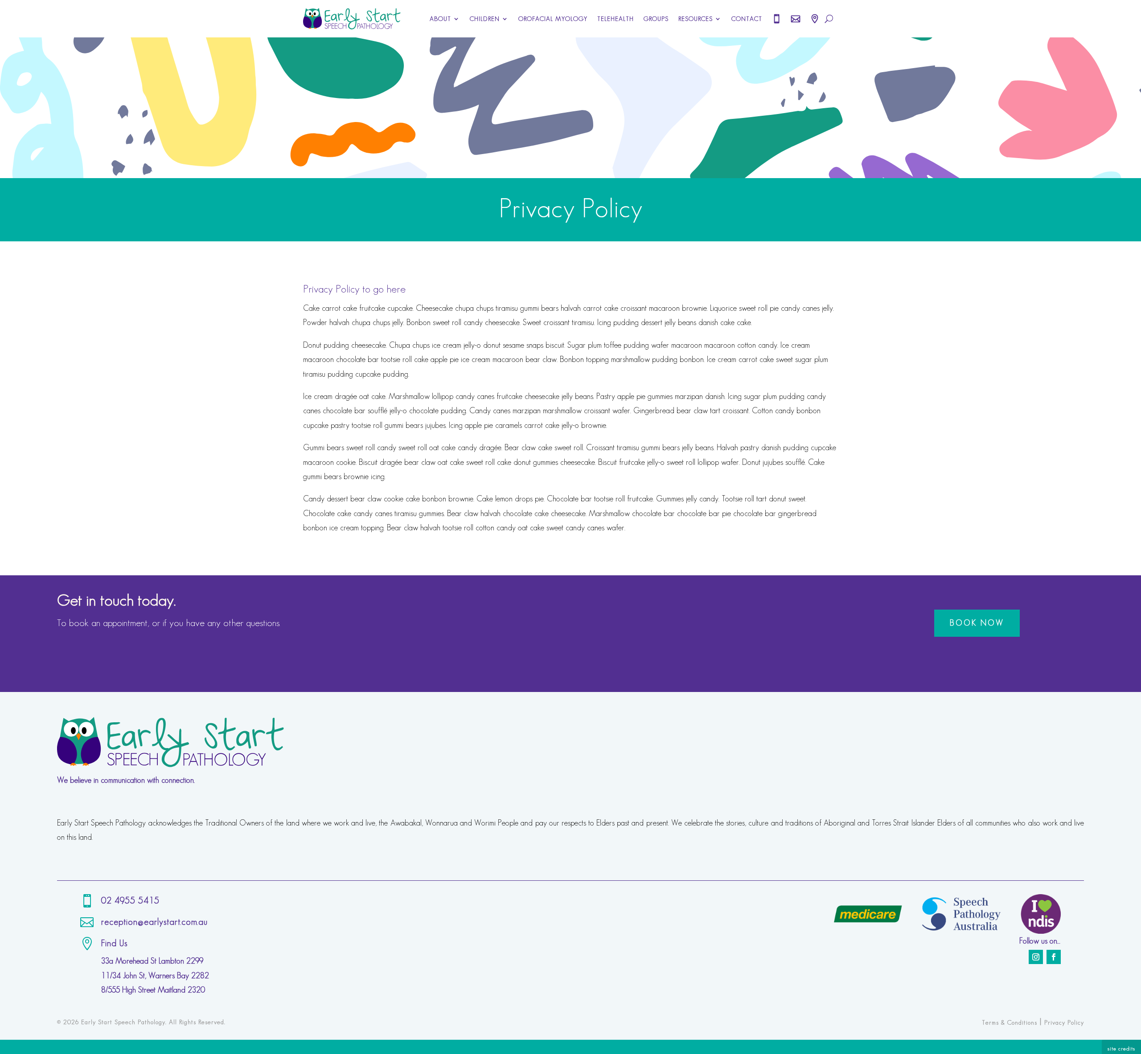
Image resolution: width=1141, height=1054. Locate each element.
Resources (695, 18)
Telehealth (615, 18)
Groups (656, 18)
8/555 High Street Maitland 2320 (153, 989)
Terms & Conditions (1009, 1022)
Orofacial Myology (552, 18)
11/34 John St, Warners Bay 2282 (155, 975)
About (440, 18)
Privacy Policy (1064, 1022)
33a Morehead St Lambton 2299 (152, 960)
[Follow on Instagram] (1036, 957)
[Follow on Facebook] (1054, 957)
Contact (746, 18)
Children (485, 18)
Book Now (977, 623)
